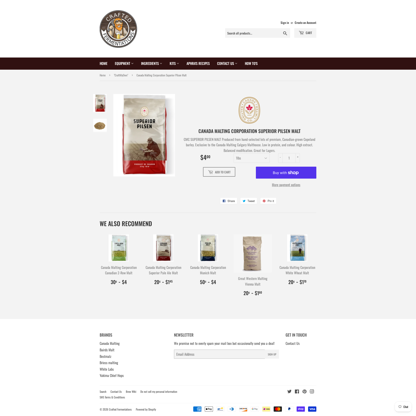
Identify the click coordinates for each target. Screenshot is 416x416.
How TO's (251, 63)
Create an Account (305, 22)
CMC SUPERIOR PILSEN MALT (202, 139)
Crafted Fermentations (120, 409)
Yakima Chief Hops (112, 375)
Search (103, 391)
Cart (308, 32)
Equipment (123, 63)
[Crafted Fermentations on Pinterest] (304, 391)
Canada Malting (110, 343)
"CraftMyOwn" (121, 75)
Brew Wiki (131, 391)
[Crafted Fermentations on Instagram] (312, 391)
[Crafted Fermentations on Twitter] (289, 391)
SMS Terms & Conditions (112, 397)
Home (103, 63)
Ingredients (150, 63)
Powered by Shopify (146, 409)
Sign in (285, 22)
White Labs (107, 369)
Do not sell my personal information (158, 391)
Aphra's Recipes (198, 63)
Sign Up (272, 354)
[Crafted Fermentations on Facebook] (297, 391)
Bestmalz (105, 356)
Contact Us (226, 63)
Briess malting (109, 362)
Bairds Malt (107, 349)
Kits (173, 63)
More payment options (286, 184)
